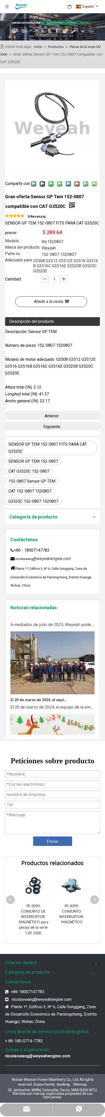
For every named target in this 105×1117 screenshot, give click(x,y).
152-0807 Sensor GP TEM (31, 481)
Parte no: (13, 254)
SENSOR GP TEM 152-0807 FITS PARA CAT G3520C (47, 448)
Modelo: (12, 241)
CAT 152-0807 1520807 (29, 491)
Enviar (53, 841)
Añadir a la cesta (48, 301)
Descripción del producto (31, 321)
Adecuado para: (18, 260)
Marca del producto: (22, 248)
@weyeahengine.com (52, 558)
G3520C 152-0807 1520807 (33, 501)
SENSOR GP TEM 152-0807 (33, 461)
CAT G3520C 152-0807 (28, 471)
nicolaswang (23, 999)
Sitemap (80, 1085)
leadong (63, 1085)
